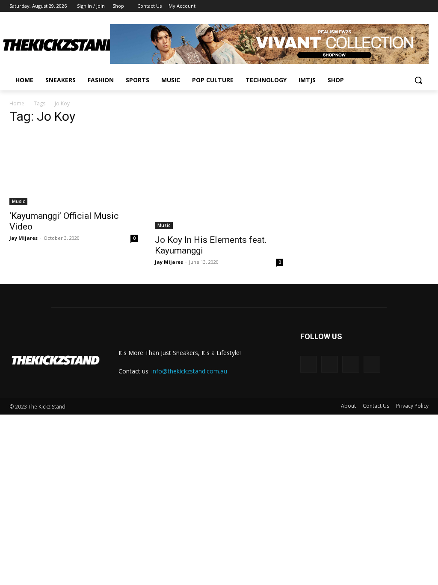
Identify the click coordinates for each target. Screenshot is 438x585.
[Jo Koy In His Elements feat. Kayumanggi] (219, 181)
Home (16, 103)
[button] (418, 80)
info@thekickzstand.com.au (189, 371)
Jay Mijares (23, 238)
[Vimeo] (412, 6)
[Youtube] (424, 6)
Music (18, 201)
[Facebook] (376, 6)
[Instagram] (388, 6)
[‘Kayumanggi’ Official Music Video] (73, 169)
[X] (400, 6)
